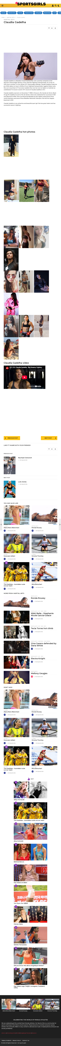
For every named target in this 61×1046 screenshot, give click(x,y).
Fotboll (18, 1033)
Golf (54, 13)
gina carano (47, 641)
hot (39, 611)
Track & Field (29, 13)
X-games (34, 554)
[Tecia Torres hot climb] (16, 632)
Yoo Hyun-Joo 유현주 (21, 903)
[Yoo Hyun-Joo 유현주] (30, 893)
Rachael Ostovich (25, 458)
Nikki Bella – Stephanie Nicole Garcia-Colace (42, 614)
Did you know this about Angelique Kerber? (29, 965)
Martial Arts (11, 13)
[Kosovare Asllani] (16, 543)
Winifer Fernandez (20, 945)
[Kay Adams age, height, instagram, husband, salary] (30, 976)
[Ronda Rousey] (44, 515)
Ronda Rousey (37, 527)
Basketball (47, 13)
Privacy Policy (17, 1040)
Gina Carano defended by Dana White (43, 644)
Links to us (3, 1033)
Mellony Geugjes (39, 673)
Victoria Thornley (37, 556)
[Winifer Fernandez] (30, 935)
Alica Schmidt (18, 841)
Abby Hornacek (19, 800)
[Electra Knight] (16, 662)
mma (42, 626)
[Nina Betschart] (44, 571)
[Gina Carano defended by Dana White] (16, 647)
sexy (42, 611)
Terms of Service (6, 1040)
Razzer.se (34, 1033)
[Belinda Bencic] (30, 852)
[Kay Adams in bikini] (30, 873)
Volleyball (38, 13)
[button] (2, 5)
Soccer (3, 13)
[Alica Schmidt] (30, 831)
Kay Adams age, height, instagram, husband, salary (29, 987)
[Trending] (6, 562)
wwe (45, 611)
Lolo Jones (22, 482)
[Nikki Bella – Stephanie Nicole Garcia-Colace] (16, 617)
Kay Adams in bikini (20, 882)
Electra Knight (38, 658)
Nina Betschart (37, 584)
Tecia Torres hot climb (42, 628)
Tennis (20, 13)
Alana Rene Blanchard (11, 527)
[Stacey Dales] (30, 914)
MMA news (40, 641)
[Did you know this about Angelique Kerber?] (30, 955)
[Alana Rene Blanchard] (16, 515)
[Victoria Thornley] (44, 543)
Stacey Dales (18, 924)
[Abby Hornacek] (30, 790)
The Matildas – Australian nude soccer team (14, 585)
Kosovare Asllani (9, 556)
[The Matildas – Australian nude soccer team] (16, 571)
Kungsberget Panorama (25, 1033)
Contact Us (25, 1040)
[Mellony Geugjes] (16, 677)
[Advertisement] (30, 41)
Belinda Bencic (19, 862)
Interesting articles (11, 1033)
